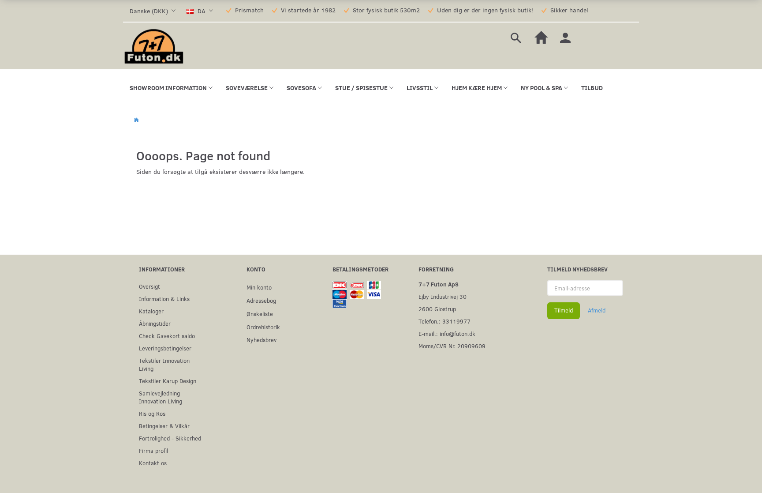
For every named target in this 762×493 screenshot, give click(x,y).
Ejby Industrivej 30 (442, 296)
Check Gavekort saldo (167, 335)
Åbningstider (155, 323)
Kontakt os (153, 463)
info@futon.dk (457, 333)
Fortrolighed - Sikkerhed (170, 438)
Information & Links (164, 298)
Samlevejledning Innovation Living (160, 397)
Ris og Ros (152, 413)
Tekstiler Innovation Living (164, 364)
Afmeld (596, 310)
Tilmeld (563, 310)
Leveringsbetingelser (165, 348)
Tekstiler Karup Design (167, 380)
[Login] (565, 37)
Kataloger (151, 311)
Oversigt (149, 286)
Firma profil (153, 450)
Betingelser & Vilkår (164, 425)
